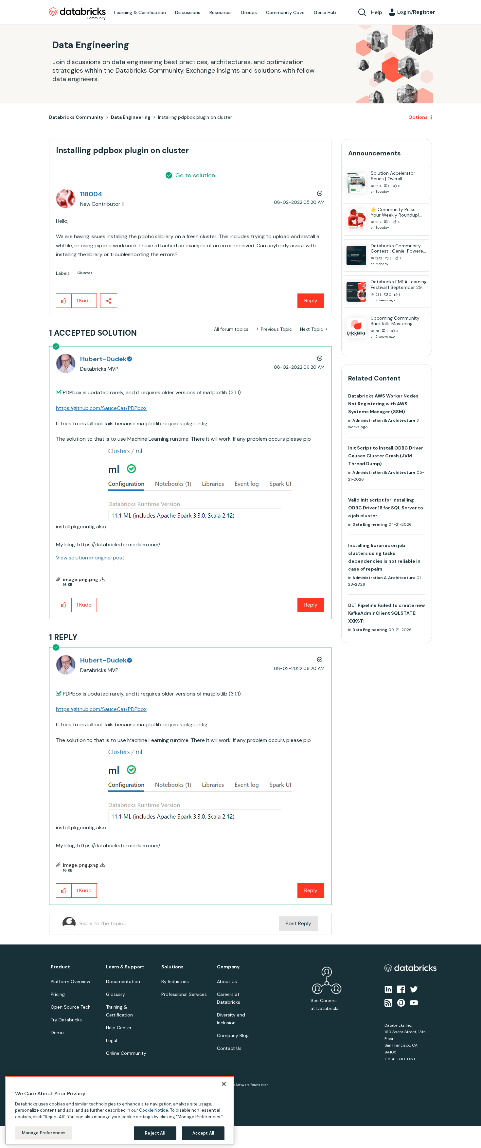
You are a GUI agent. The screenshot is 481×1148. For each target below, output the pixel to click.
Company (228, 967)
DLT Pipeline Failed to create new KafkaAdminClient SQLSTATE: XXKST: (386, 613)
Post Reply (298, 923)
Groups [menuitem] (249, 12)
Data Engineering (131, 117)
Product (60, 967)
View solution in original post (90, 557)
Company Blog (233, 1035)
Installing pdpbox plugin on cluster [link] (195, 117)
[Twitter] (414, 989)
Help (376, 12)
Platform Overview (70, 981)
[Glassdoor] (401, 1002)
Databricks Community (77, 14)
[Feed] (388, 1002)
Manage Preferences (43, 1133)
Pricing (58, 994)
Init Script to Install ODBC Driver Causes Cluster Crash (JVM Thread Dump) (385, 456)
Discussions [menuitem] (187, 12)
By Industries (175, 981)
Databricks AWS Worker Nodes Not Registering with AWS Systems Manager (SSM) (383, 404)
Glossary (115, 994)
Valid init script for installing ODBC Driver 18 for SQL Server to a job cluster (385, 508)
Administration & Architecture (384, 420)
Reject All (155, 1133)
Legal (111, 1040)
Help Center (119, 1028)
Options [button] (418, 117)
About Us (227, 981)
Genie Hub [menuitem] (325, 12)
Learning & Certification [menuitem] (140, 12)
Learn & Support (125, 967)
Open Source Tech (71, 1007)
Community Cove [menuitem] (285, 12)
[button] (64, 301)
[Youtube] (414, 1002)
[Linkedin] (388, 989)
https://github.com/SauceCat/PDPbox (101, 408)
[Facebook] (401, 989)
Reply (310, 300)
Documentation (123, 981)
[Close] (224, 1084)
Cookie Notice (153, 1110)
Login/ (416, 12)
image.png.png (80, 579)
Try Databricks (66, 1020)
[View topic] (356, 183)
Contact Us (229, 1048)
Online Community (126, 1053)
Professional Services (184, 994)
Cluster (85, 272)
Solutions (172, 967)
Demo (57, 1032)
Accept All (203, 1133)
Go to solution (195, 175)
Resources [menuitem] (220, 12)
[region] (119, 1110)
